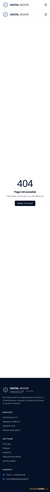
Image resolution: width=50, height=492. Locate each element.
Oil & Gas (7, 444)
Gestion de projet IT (11, 430)
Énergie (6, 448)
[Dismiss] (46, 488)
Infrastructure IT (10, 417)
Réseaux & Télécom (11, 421)
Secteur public (9, 461)
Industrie (7, 452)
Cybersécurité (9, 426)
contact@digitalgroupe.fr (17, 479)
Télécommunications (12, 456)
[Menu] (45, 4)
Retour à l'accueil (25, 203)
